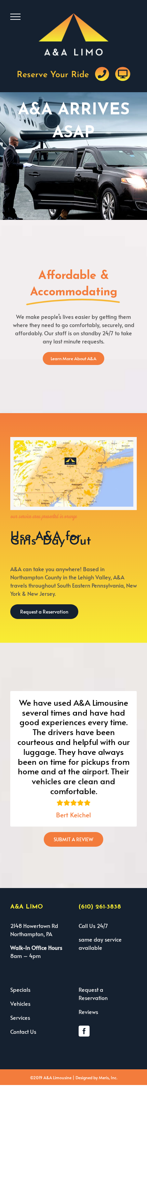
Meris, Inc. (108, 1077)
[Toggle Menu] (15, 17)
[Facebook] (84, 1031)
